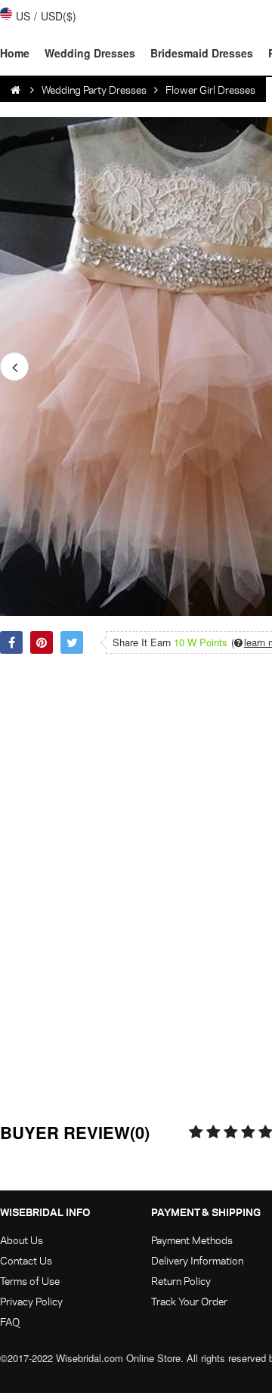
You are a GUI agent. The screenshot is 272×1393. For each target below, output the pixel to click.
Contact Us (26, 1260)
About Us (21, 1240)
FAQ (10, 1321)
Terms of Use (30, 1280)
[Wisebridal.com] (17, 90)
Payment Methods (192, 1240)
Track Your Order (189, 1301)
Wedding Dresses (90, 52)
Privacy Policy (31, 1301)
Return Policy (181, 1280)
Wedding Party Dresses (94, 89)
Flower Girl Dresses (210, 89)
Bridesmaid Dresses (201, 52)
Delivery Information (197, 1260)
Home (14, 52)
